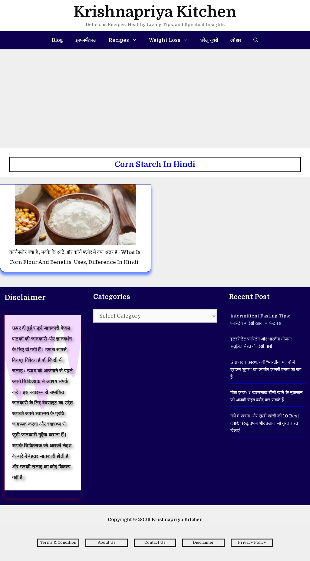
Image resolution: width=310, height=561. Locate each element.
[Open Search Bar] (255, 40)
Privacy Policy (252, 542)
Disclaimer (203, 542)
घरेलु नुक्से (209, 40)
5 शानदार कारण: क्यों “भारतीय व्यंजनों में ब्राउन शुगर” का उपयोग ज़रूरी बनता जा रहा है (265, 370)
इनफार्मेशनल (86, 40)
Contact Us (155, 542)
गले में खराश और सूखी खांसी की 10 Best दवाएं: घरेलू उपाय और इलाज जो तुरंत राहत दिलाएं (264, 423)
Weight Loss (164, 40)
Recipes (119, 40)
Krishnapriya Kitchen (155, 12)
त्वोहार (235, 40)
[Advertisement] (155, 94)
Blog (57, 40)
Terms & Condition (58, 542)
